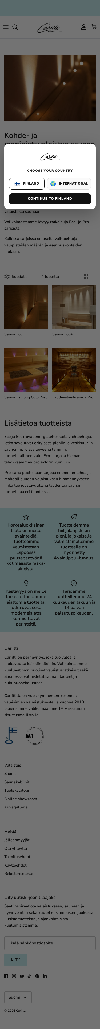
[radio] (27, 184)
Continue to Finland (50, 198)
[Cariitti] (50, 161)
